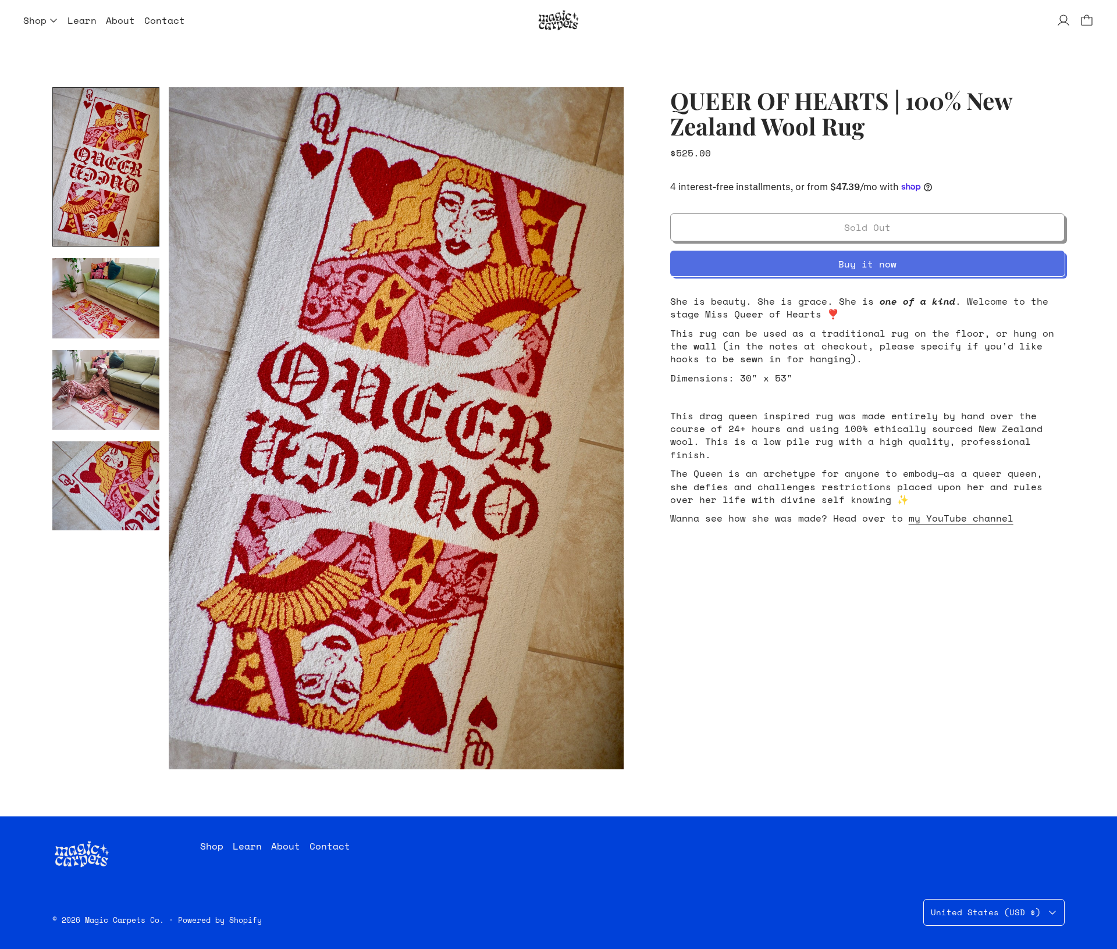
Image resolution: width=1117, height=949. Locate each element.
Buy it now (867, 264)
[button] (105, 167)
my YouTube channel (961, 518)
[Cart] (1087, 20)
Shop (211, 846)
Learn (82, 20)
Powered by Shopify (220, 920)
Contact (164, 20)
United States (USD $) (986, 912)
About (120, 20)
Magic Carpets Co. (124, 920)
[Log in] (1063, 20)
